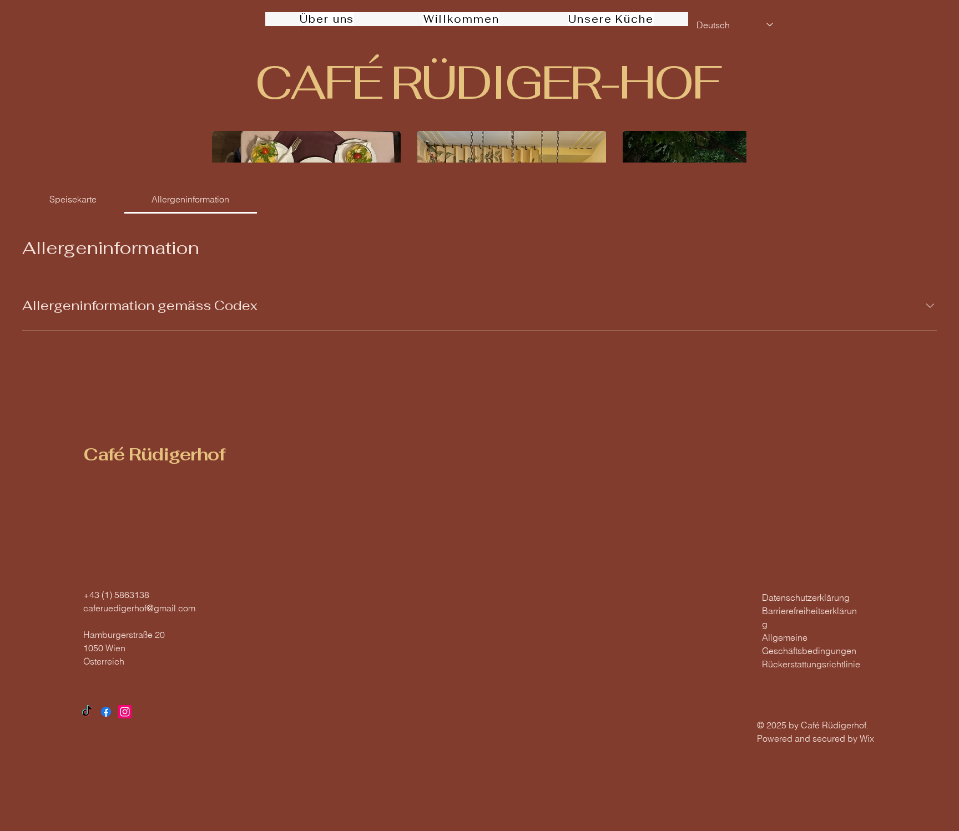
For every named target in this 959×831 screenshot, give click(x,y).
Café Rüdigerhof (154, 454)
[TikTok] (87, 711)
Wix (868, 738)
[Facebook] (106, 711)
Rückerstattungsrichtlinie (811, 664)
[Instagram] (125, 711)
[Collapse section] (930, 305)
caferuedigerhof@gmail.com (139, 608)
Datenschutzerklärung (806, 597)
